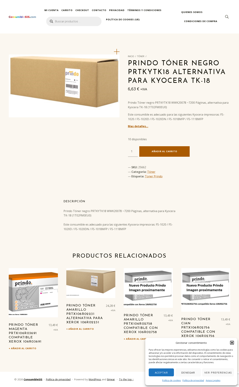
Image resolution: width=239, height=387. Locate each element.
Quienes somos (192, 12)
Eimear (111, 379)
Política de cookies (171, 380)
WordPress (95, 379)
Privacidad (117, 10)
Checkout (82, 10)
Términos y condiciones (144, 10)
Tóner (140, 56)
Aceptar (161, 372)
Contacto (99, 10)
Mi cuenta (51, 10)
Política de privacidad (193, 380)
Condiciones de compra (200, 21)
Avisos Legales (213, 380)
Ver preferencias (218, 372)
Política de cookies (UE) (123, 19)
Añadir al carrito (164, 151)
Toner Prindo (154, 176)
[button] (232, 342)
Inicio (131, 56)
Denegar (188, 372)
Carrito (67, 10)
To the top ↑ (126, 379)
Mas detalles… (138, 126)
